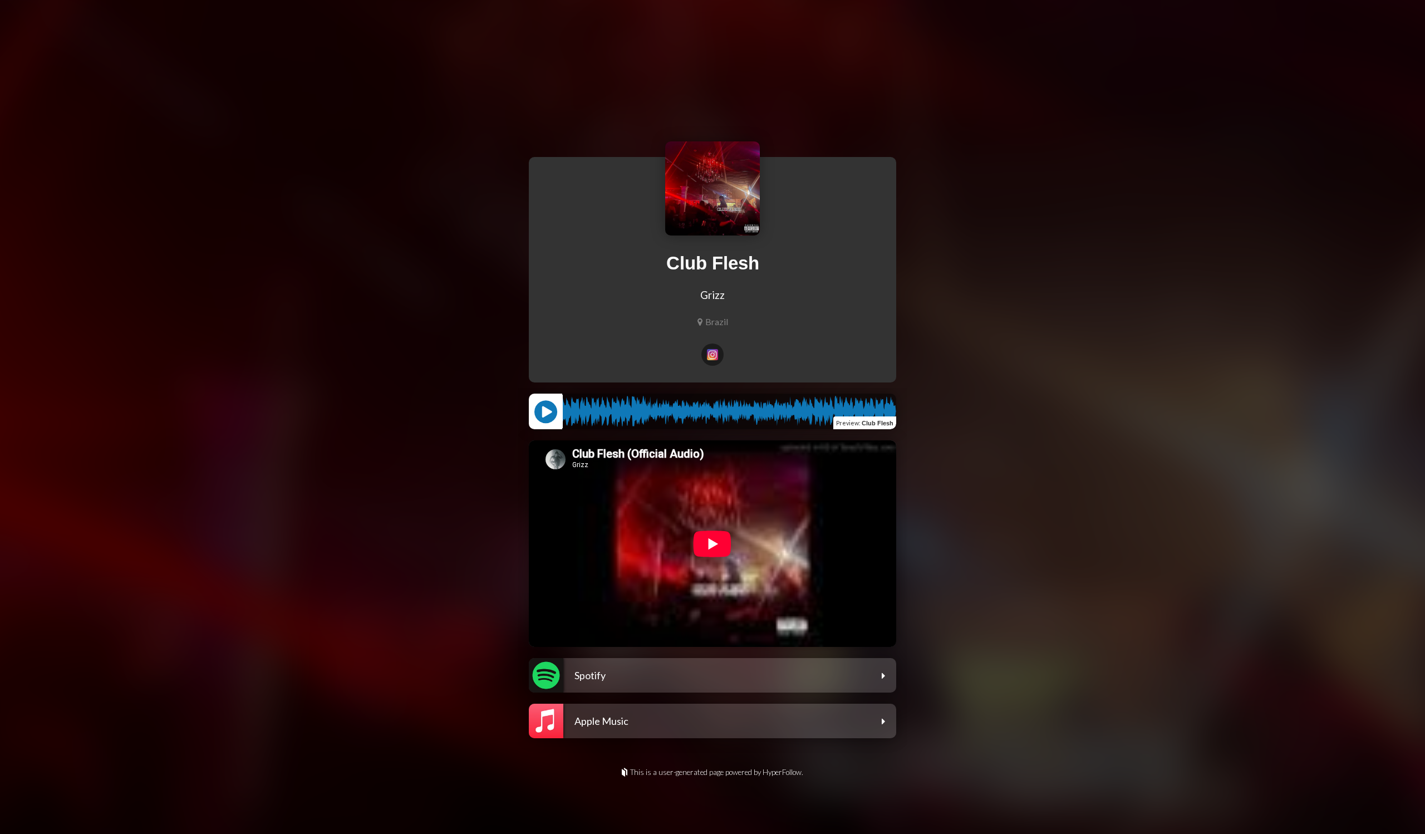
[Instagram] (712, 355)
